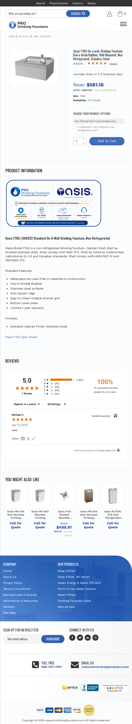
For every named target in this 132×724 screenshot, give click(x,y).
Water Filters (67, 594)
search (75, 13)
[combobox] (47, 13)
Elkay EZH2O (66, 571)
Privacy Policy (12, 582)
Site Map (9, 612)
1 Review (32, 393)
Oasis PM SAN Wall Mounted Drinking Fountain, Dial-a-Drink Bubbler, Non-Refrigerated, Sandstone (88, 515)
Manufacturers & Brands (20, 594)
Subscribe (53, 638)
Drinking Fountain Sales (74, 600)
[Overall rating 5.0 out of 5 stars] (97, 64)
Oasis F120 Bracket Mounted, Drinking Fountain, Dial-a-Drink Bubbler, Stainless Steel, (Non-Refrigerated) (64, 515)
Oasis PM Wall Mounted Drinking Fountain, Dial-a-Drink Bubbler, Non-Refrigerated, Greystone (40, 515)
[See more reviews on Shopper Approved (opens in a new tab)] (33, 438)
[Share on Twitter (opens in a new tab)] (28, 438)
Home (7, 571)
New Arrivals (66, 606)
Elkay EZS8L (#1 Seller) (74, 577)
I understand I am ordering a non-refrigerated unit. (96, 129)
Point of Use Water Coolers (77, 588)
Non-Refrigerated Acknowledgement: (95, 121)
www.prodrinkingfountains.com (64, 720)
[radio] (66, 380)
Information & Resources (20, 600)
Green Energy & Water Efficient (79, 582)
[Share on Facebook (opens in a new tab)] (23, 438)
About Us (40, 3)
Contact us (77, 3)
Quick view (15, 495)
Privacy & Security (59, 3)
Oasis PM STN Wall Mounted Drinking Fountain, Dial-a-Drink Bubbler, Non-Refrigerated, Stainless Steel (15, 515)
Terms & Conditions (16, 588)
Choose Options (64, 502)
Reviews (92, 3)
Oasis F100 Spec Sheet (21, 337)
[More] (123, 22)
